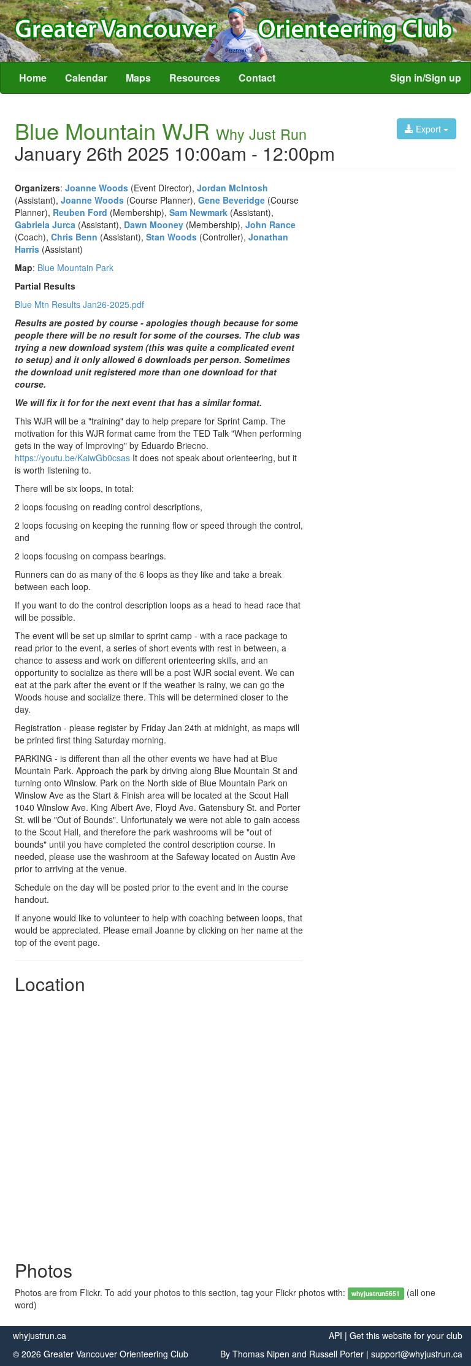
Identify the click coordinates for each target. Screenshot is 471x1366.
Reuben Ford (80, 212)
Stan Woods (171, 237)
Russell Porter (336, 1354)
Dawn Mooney (153, 224)
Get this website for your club (406, 1335)
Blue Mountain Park (75, 267)
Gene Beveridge (231, 200)
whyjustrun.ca (39, 1335)
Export (428, 129)
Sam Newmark (198, 212)
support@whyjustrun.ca (416, 1354)
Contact (257, 78)
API (335, 1335)
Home (33, 78)
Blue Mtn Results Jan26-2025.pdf (79, 304)
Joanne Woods (96, 188)
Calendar (86, 78)
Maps (138, 78)
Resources (194, 78)
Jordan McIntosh (232, 188)
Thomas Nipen (260, 1354)
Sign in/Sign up (425, 78)
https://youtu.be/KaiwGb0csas (72, 457)
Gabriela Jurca (45, 224)
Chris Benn (74, 237)
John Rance (270, 224)
